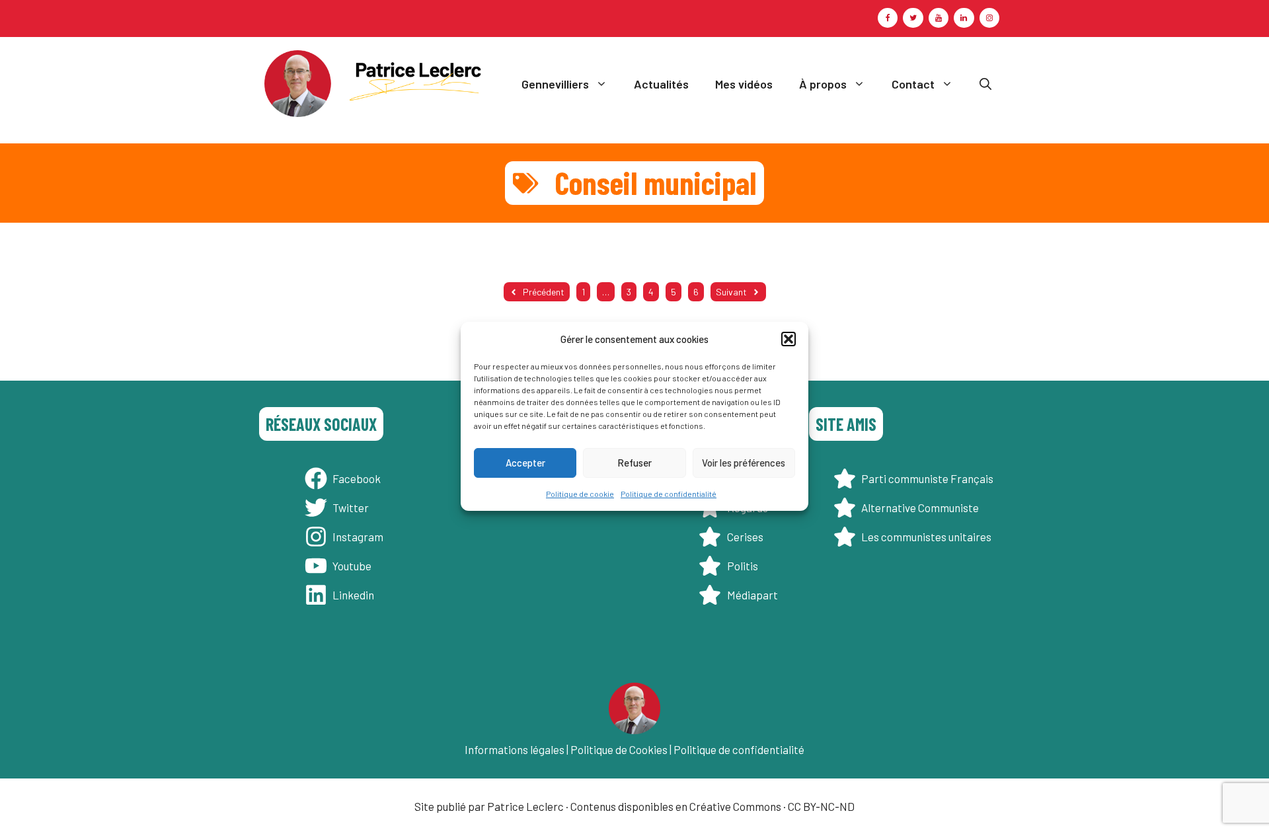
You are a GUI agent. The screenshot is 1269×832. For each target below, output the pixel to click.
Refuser (634, 463)
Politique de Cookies (619, 749)
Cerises (745, 536)
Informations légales (514, 749)
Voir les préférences (743, 463)
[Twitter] (913, 18)
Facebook (356, 478)
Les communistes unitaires (926, 536)
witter (353, 507)
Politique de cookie (580, 493)
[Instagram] (989, 18)
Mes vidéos (744, 84)
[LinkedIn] (964, 18)
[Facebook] (888, 18)
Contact (913, 84)
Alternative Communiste (920, 507)
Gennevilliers (555, 84)
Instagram (357, 536)
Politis (742, 565)
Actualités (661, 84)
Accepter (525, 463)
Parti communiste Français (927, 478)
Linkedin (353, 594)
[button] (788, 339)
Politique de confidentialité (668, 493)
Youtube (351, 565)
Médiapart (752, 594)
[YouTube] (938, 18)
